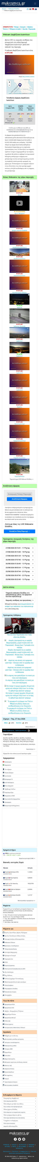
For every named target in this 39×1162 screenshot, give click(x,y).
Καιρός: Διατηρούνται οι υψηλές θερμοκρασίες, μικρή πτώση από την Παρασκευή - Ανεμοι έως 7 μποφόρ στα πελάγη (19, 653)
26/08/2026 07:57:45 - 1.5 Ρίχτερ (19, 560)
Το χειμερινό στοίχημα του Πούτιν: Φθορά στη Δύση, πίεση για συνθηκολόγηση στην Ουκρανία (19, 710)
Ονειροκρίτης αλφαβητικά (20, 1098)
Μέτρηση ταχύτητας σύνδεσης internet (15, 1062)
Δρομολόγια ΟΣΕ (8, 1007)
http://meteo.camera (28, 76)
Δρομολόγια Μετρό (9, 1017)
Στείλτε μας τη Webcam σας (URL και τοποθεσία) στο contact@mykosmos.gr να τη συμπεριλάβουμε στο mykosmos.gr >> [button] (19, 129)
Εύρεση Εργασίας (9, 965)
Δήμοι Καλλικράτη (9, 1059)
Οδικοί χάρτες (8, 1024)
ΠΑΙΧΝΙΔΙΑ (31, 1144)
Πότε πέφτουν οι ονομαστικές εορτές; (20, 1112)
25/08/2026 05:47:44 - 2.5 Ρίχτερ (19, 571)
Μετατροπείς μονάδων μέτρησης (13, 1039)
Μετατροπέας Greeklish (10, 1085)
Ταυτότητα (15, 1151)
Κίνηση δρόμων (8, 772)
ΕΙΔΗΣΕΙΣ (14, 1144)
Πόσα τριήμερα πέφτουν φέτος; (20, 1115)
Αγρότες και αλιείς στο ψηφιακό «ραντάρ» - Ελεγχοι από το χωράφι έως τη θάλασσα (19, 670)
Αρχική (4, 9)
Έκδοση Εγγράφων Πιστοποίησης (13, 978)
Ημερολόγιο (7, 1052)
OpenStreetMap (18, 93)
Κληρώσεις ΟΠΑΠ (9, 796)
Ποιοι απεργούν (8, 786)
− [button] (9, 85)
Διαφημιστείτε (24, 1151)
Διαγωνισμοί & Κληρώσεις (11, 805)
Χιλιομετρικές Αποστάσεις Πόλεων (14, 1027)
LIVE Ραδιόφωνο (8, 782)
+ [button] (9, 82)
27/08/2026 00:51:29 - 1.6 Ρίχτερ (19, 556)
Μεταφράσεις (8, 1075)
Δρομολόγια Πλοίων (9, 1014)
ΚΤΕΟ (5, 962)
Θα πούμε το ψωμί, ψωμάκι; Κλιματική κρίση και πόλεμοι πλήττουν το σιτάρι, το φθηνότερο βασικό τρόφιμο (20, 695)
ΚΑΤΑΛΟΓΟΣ (19, 1148)
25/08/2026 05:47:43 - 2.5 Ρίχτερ (19, 575)
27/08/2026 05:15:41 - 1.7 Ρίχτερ (19, 548)
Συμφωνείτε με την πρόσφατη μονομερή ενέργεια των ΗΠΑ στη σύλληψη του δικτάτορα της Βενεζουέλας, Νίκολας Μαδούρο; (18, 910)
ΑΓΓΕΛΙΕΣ (7, 1146)
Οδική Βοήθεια (8, 985)
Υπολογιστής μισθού (9, 1045)
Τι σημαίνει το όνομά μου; (20, 1120)
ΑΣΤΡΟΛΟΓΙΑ (22, 1144)
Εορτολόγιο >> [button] (30, 749)
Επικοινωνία (6, 1151)
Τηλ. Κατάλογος (8, 972)
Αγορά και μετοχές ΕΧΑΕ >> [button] (27, 858)
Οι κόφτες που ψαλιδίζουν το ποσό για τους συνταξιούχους (20, 681)
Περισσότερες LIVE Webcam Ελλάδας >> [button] (21, 479)
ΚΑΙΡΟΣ (14, 1146)
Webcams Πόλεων (9, 942)
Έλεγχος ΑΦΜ (7, 1049)
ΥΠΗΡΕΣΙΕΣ (6, 1144)
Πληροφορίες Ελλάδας (10, 988)
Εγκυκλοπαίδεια (8, 1072)
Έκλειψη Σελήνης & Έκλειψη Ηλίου (13, 939)
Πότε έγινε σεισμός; (20, 1123)
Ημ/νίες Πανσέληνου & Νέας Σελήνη (14, 936)
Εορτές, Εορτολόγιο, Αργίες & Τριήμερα (15, 932)
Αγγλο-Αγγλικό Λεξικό (10, 1082)
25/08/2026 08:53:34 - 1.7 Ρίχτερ (19, 568)
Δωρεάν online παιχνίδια (20, 1126)
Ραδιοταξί (6, 1021)
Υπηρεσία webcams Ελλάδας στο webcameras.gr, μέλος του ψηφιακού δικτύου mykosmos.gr (19, 594)
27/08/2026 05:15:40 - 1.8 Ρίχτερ (19, 552)
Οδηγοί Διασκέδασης (10, 949)
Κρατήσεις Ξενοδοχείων (11, 946)
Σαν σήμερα (7, 769)
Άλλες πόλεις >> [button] (30, 727)
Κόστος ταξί (7, 1065)
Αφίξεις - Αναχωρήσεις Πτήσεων (13, 1011)
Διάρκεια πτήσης (8, 1069)
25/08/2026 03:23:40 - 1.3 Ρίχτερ (19, 579)
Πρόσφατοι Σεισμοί (9, 955)
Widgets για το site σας (10, 1036)
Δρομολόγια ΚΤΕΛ (9, 1004)
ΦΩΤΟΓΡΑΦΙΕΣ (22, 1146)
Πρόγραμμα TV (8, 779)
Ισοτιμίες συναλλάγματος (11, 1042)
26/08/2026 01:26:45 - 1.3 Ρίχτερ (19, 564)
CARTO (31, 93)
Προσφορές (7, 802)
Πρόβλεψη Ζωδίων (9, 789)
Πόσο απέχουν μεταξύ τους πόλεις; (20, 1104)
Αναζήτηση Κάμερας (19, 499)
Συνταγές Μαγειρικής (10, 952)
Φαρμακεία (7, 765)
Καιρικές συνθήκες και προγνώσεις (19, 600)
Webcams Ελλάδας (13, 9)
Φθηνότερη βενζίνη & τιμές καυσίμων (14, 982)
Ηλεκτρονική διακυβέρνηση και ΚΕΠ (14, 969)
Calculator (6, 1055)
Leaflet (10, 93)
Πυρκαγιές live (8, 959)
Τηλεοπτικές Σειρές (9, 992)
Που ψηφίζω (7, 995)
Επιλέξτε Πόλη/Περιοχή (18, 531)
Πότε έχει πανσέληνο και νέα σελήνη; (20, 1118)
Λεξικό (6, 1078)
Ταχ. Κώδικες (7, 975)
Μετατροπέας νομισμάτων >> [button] (26, 900)
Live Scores (7, 776)
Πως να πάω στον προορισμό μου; (20, 1106)
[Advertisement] (19, 19)
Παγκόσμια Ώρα (8, 792)
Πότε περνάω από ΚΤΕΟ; (20, 1101)
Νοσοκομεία (7, 762)
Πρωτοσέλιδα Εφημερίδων (11, 799)
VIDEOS (30, 1146)
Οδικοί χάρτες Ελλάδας (20, 1109)
